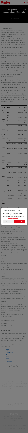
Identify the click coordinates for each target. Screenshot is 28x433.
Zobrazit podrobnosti (13, 218)
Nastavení (8, 221)
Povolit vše (19, 222)
